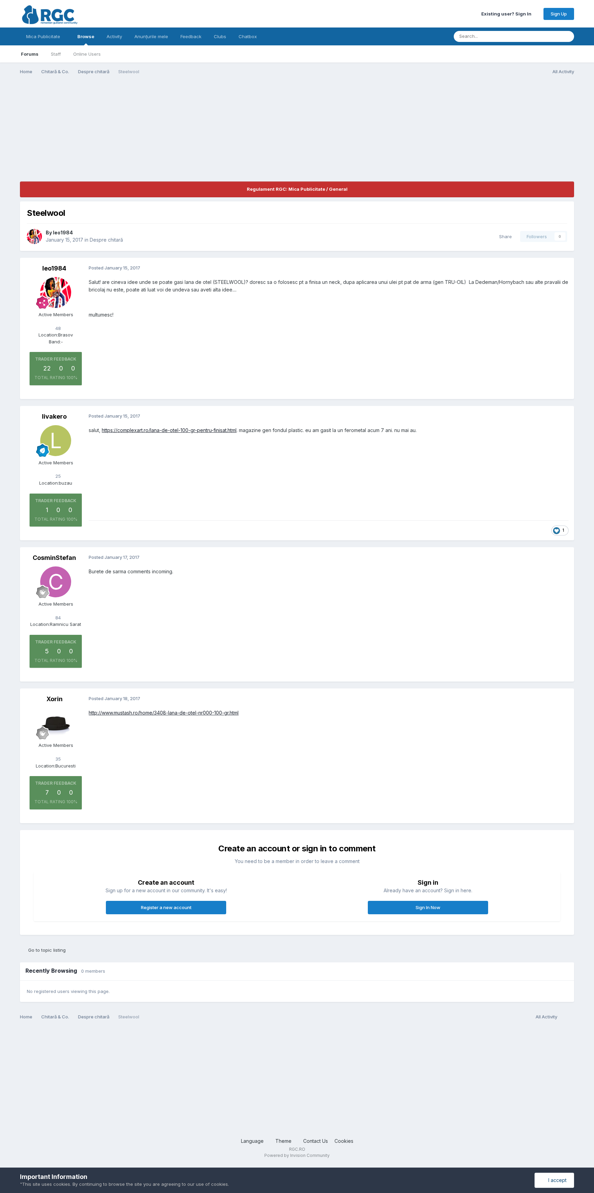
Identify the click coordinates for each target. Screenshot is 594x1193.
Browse (85, 36)
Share (504, 236)
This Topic (539, 36)
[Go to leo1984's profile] (34, 236)
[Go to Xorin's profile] (55, 723)
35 (57, 759)
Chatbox (248, 36)
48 (57, 328)
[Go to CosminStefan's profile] (55, 581)
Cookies (343, 1141)
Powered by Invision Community (297, 1155)
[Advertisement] (145, 133)
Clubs (220, 36)
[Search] (567, 36)
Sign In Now (428, 907)
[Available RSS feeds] (567, 1017)
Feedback (190, 36)
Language (253, 1141)
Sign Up (559, 13)
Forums (29, 54)
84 (57, 617)
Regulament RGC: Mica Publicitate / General (297, 189)
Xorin (54, 699)
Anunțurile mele (151, 36)
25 (57, 476)
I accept (556, 1180)
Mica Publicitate (44, 36)
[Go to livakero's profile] (55, 440)
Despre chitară (106, 240)
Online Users (87, 54)
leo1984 (63, 232)
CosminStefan (54, 557)
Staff (56, 54)
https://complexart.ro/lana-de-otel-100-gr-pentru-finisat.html (169, 430)
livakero (54, 416)
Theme (284, 1141)
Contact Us (315, 1141)
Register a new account (166, 907)
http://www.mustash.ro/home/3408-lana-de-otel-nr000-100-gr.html (164, 713)
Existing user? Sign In (507, 13)
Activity (114, 36)
